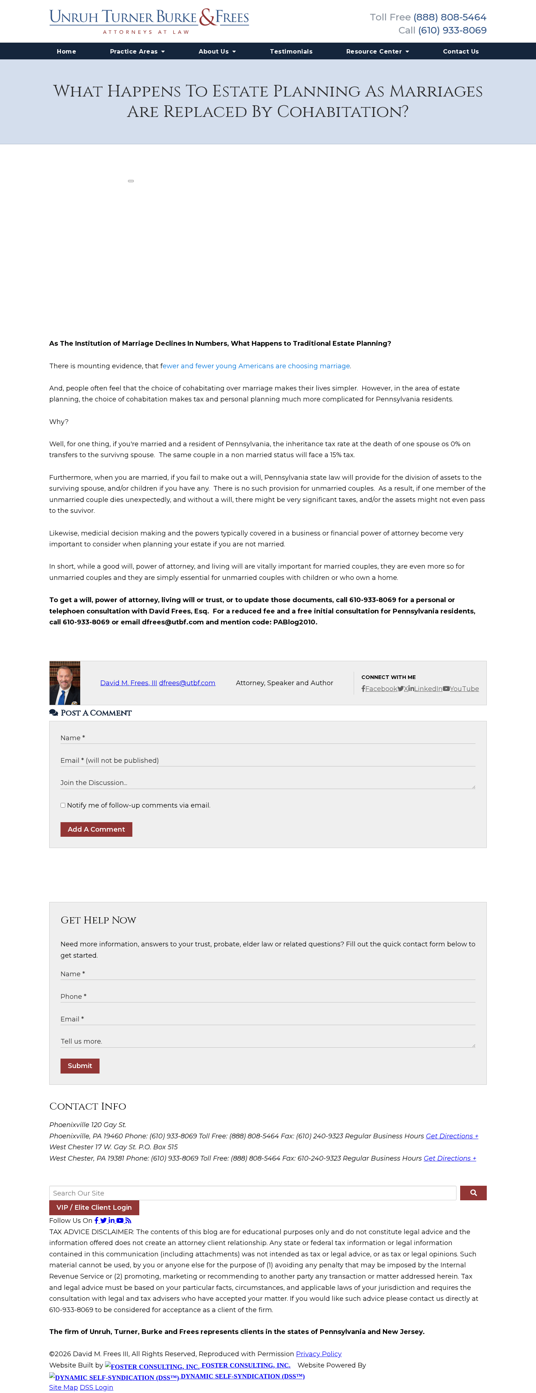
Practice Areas (135, 51)
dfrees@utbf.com (187, 683)
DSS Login (96, 1388)
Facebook (381, 689)
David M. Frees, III (128, 683)
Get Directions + (452, 1136)
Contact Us (461, 51)
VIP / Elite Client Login (94, 1208)
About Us (215, 51)
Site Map (63, 1388)
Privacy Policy (319, 1354)
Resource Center (375, 51)
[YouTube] (120, 1221)
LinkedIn (428, 689)
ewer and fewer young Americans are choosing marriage (256, 366)
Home (66, 51)
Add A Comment (96, 829)
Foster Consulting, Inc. (245, 1365)
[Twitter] (104, 1221)
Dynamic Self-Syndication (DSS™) (242, 1376)
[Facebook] (97, 1221)
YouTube (464, 689)
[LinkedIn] (112, 1221)
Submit (80, 1066)
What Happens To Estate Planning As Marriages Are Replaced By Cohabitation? (268, 101)
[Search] (473, 1193)
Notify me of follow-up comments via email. (137, 805)
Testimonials (291, 51)
